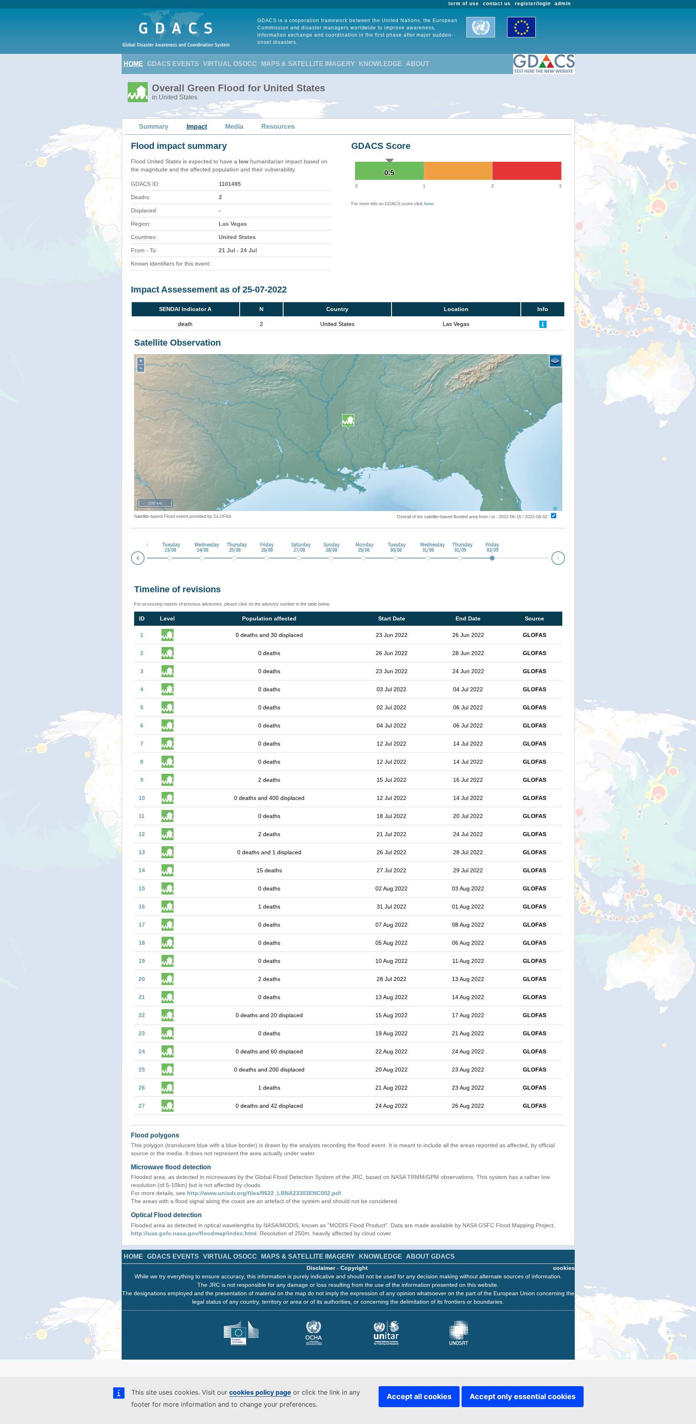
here (428, 203)
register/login (532, 3)
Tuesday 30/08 (395, 547)
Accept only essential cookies (523, 1396)
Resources (278, 126)
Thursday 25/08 (234, 547)
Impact (196, 126)
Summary (153, 126)
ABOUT (417, 63)
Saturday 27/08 (299, 547)
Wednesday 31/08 (427, 547)
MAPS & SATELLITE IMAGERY (308, 63)
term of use (463, 3)
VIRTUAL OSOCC (230, 63)
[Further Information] (543, 324)
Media (234, 126)
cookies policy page (260, 1392)
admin (563, 3)
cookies (564, 1268)
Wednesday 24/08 (202, 547)
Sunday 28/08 (331, 547)
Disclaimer (321, 1268)
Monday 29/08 (363, 547)
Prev (131, 559)
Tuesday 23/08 (170, 547)
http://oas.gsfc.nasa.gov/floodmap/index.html (194, 1233)
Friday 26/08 (266, 547)
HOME (133, 63)
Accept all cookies (419, 1396)
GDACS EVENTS (173, 63)
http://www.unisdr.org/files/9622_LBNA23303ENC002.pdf (264, 1193)
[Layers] (555, 361)
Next (564, 556)
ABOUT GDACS (430, 1256)
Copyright (354, 1268)
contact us (497, 3)
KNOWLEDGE (380, 63)
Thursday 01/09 (460, 547)
